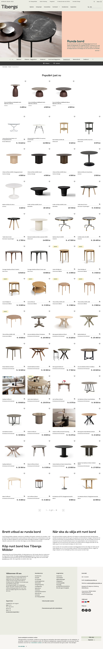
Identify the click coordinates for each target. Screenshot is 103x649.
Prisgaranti (52, 1)
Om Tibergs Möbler (33, 1)
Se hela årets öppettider (12, 612)
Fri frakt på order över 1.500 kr (63, 1)
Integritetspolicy (39, 584)
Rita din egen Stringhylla (62, 588)
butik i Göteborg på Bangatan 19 (24, 556)
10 (56, 510)
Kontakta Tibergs (76, 1)
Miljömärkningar (60, 579)
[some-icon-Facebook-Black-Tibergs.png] (83, 610)
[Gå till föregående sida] (40, 510)
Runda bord (66, 59)
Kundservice (65, 6)
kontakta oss (5, 559)
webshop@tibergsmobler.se (94, 583)
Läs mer (97, 50)
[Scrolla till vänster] (10, 59)
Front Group (89, 594)
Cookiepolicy (38, 586)
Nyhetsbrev (38, 588)
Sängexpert (59, 581)
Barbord (19, 59)
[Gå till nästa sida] (63, 510)
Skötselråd (38, 583)
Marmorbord (76, 59)
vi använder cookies (36, 642)
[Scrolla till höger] (93, 59)
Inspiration (73, 6)
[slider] (51, 94)
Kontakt (37, 577)
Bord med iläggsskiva (54, 59)
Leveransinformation (40, 591)
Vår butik (37, 595)
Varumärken (47, 6)
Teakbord (85, 59)
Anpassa (90, 640)
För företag (38, 579)
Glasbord (42, 59)
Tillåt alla (91, 637)
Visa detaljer (21, 646)
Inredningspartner (39, 581)
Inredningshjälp (60, 583)
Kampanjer (39, 6)
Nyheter (32, 6)
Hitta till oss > (85, 588)
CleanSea (37, 590)
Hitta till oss (38, 593)
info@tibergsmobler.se (91, 580)
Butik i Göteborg (43, 1)
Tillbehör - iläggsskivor (30, 59)
